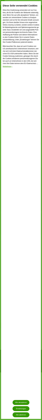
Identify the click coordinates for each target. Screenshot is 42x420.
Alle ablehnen (21, 415)
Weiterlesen (8, 67)
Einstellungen (21, 409)
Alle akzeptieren (21, 402)
